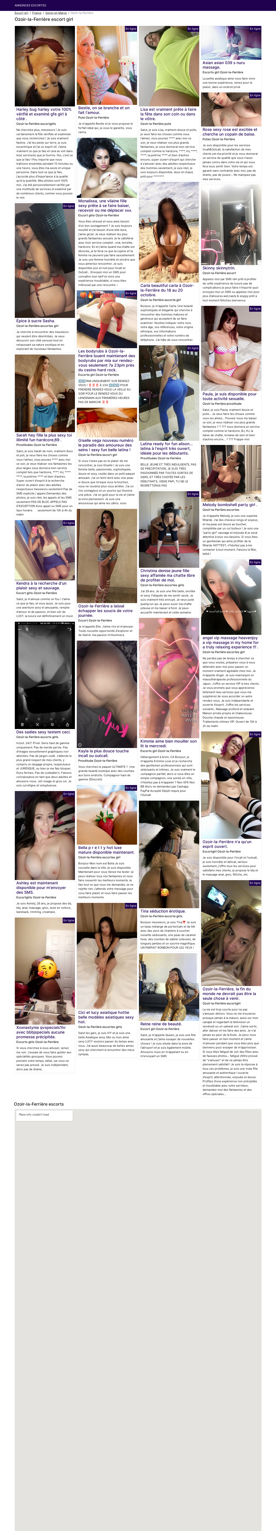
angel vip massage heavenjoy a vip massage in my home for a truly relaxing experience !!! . (231, 642)
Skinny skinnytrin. (219, 268)
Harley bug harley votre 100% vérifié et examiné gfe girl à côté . (44, 114)
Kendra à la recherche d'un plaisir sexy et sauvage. (41, 585)
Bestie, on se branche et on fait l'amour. (104, 110)
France (36, 13)
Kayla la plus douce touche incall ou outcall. (103, 753)
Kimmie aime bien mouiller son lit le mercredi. (168, 743)
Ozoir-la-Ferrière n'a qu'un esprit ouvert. (227, 844)
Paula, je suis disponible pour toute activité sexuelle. (230, 396)
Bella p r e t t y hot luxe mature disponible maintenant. (106, 850)
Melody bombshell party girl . (230, 504)
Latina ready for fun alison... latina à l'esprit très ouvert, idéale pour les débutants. (166, 448)
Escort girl (21, 13)
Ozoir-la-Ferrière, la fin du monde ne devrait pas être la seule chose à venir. (229, 994)
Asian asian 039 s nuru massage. (224, 65)
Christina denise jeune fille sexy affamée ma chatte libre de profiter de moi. (167, 575)
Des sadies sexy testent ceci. (43, 732)
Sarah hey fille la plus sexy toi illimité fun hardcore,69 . (44, 437)
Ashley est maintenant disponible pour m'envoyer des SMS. (41, 888)
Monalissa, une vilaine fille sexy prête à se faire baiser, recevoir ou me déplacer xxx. (105, 206)
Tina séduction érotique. (163, 911)
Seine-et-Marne (56, 13)
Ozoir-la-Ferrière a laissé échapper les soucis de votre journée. (105, 611)
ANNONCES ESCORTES (30, 5)
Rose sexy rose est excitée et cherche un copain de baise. (230, 131)
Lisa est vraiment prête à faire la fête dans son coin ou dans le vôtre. (168, 114)
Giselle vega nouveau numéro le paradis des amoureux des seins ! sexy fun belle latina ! (105, 445)
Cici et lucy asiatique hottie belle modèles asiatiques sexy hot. (106, 1017)
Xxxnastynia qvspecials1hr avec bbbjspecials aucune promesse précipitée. (41, 1032)
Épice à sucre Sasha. (35, 320)
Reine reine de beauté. (161, 1024)
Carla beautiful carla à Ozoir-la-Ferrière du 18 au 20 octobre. (167, 290)
